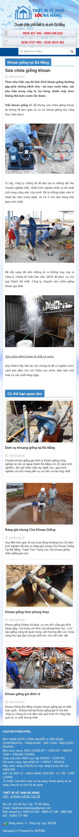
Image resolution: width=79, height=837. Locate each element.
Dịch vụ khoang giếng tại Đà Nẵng (30, 447)
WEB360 (39, 830)
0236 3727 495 (31, 42)
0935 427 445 (32, 33)
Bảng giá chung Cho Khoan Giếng (30, 529)
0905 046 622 (53, 33)
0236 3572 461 (54, 42)
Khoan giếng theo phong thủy (27, 612)
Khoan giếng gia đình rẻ (22, 694)
